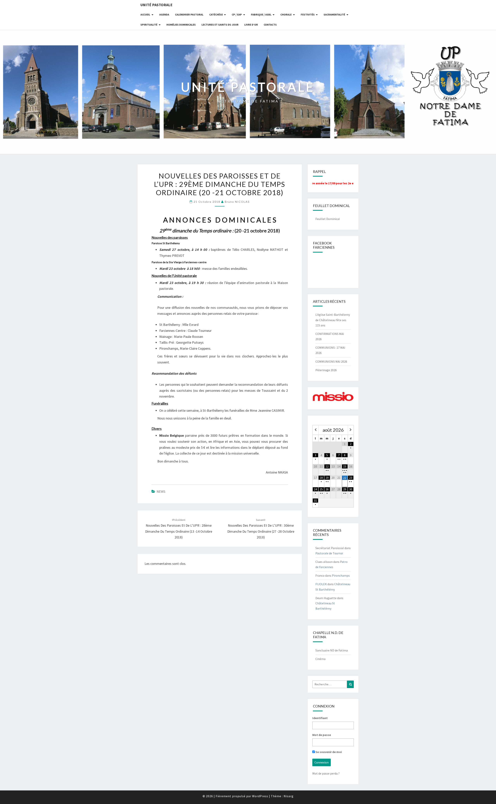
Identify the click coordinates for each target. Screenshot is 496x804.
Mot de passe (321, 735)
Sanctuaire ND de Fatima (331, 650)
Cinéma (320, 659)
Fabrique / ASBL (261, 14)
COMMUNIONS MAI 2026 (331, 361)
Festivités (308, 14)
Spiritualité (148, 24)
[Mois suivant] (350, 429)
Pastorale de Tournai (329, 553)
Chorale (286, 14)
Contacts (270, 24)
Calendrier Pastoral (189, 14)
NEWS (161, 491)
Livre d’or (251, 24)
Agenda (164, 14)
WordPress (260, 796)
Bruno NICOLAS (237, 201)
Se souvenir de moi (328, 752)
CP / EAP (237, 14)
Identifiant (320, 718)
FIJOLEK (321, 584)
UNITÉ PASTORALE (156, 4)
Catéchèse (216, 14)
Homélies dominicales (181, 24)
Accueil (145, 14)
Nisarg (289, 796)
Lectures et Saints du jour (220, 24)
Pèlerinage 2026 (326, 370)
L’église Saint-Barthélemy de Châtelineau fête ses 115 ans (332, 320)
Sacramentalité (334, 14)
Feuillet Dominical (327, 219)
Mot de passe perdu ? (326, 773)
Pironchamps (341, 575)
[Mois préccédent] (315, 429)
